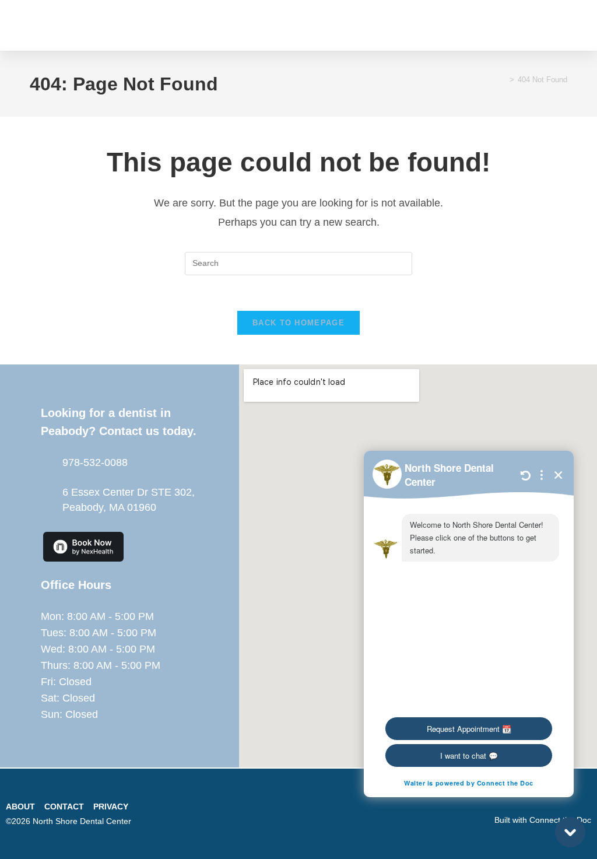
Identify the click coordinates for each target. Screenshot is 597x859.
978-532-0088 (95, 462)
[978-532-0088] (47, 462)
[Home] (503, 79)
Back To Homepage (298, 322)
